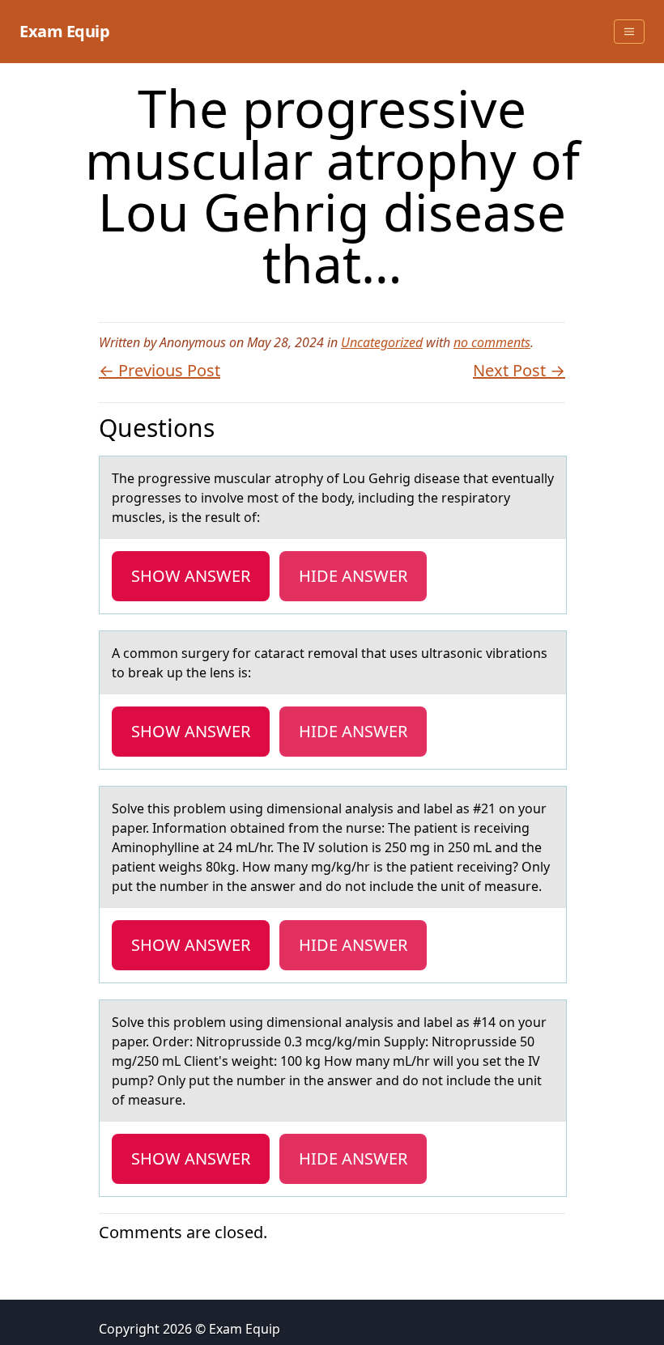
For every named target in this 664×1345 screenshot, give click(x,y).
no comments (491, 342)
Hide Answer (353, 576)
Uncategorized (382, 342)
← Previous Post (159, 370)
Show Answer (190, 576)
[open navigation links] (629, 31)
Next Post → (519, 370)
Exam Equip (64, 31)
